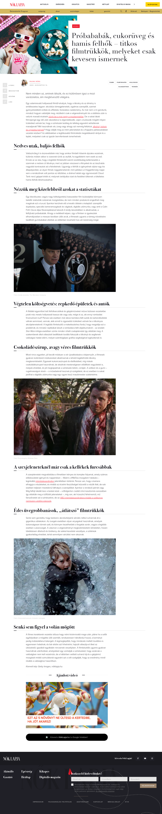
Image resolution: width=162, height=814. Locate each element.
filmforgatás (121, 82)
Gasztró (91, 4)
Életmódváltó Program (19, 11)
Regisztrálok (155, 11)
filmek (111, 82)
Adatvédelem (83, 802)
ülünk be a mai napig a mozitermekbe (66, 116)
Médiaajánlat (114, 802)
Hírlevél (134, 11)
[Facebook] (126, 11)
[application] (67, 705)
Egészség (60, 4)
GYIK (127, 802)
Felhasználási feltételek (60, 802)
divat (58, 11)
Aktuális (44, 4)
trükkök (135, 86)
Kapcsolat (98, 802)
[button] (134, 4)
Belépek (144, 11)
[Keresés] (121, 11)
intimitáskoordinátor (45, 481)
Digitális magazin (125, 4)
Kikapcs (75, 4)
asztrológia (74, 11)
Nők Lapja (17, 4)
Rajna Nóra (35, 81)
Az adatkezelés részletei (105, 791)
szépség (41, 11)
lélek (92, 11)
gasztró (107, 11)
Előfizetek (153, 4)
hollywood (133, 82)
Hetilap (105, 4)
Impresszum (38, 802)
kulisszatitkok (123, 86)
